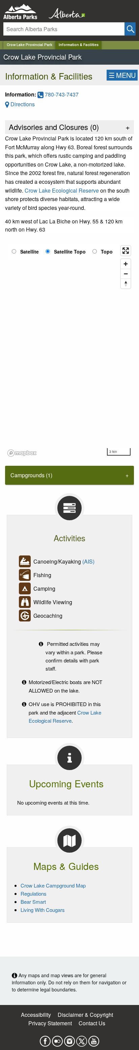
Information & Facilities (79, 45)
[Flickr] (57, 1039)
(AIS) (88, 561)
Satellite (29, 251)
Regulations (34, 893)
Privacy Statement (50, 1023)
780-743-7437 (61, 94)
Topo (107, 251)
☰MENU (122, 75)
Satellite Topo (70, 251)
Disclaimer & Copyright (85, 1015)
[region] (69, 350)
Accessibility (36, 1015)
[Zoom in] (126, 264)
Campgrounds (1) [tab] (31, 475)
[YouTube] (93, 1039)
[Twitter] (81, 1039)
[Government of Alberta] (65, 12)
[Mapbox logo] (22, 453)
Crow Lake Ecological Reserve (62, 190)
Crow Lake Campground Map (53, 885)
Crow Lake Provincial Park (29, 45)
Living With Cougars (43, 909)
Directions (22, 104)
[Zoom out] (126, 274)
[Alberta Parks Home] (24, 12)
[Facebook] (45, 1039)
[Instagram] (69, 1039)
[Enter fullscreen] (126, 251)
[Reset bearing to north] (126, 283)
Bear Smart (33, 901)
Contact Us (92, 1023)
